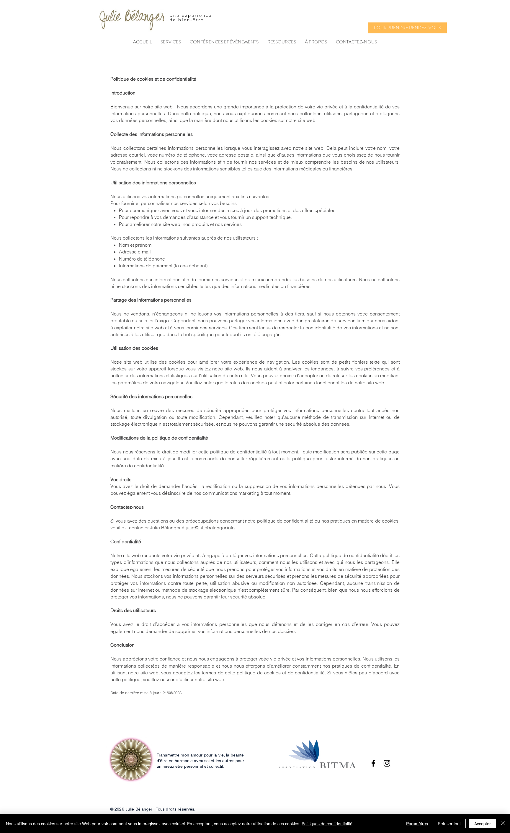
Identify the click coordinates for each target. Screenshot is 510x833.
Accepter (482, 824)
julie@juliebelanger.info (210, 528)
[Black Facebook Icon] (373, 763)
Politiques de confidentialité (327, 824)
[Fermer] (502, 823)
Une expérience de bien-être (190, 17)
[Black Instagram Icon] (386, 763)
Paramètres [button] (417, 824)
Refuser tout (449, 824)
